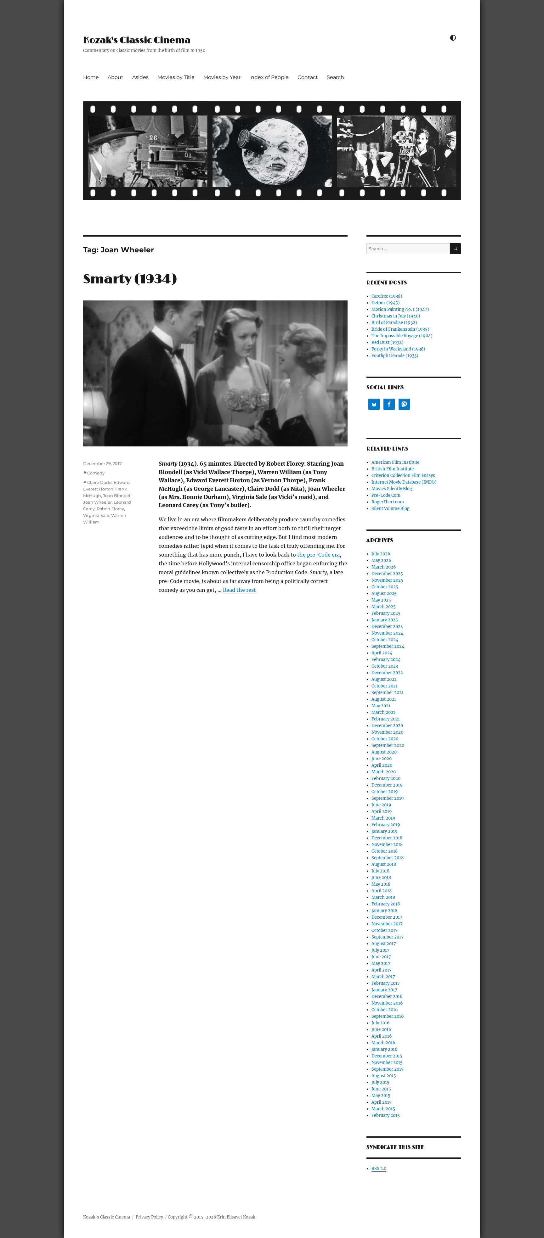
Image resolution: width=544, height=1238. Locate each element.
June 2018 (381, 877)
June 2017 (381, 957)
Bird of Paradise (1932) (394, 322)
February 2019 (385, 824)
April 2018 (381, 890)
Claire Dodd (99, 482)
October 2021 (384, 686)
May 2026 (381, 560)
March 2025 (383, 606)
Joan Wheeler (97, 502)
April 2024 (381, 653)
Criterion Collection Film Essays (403, 475)
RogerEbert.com (387, 502)
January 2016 (384, 1049)
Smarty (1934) (130, 279)
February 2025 (385, 613)
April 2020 (381, 765)
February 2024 (385, 659)
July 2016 (380, 1023)
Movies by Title (176, 77)
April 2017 (381, 970)
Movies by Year (222, 77)
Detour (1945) (385, 302)
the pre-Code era (318, 555)
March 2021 (383, 712)
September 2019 (387, 798)
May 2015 (380, 1095)
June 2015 (381, 1089)
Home (91, 77)
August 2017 (383, 943)
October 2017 (384, 930)
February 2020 (385, 778)
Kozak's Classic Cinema (136, 40)
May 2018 (380, 884)
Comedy (96, 472)
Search (335, 77)
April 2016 (381, 1036)
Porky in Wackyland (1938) (398, 349)
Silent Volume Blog (390, 508)
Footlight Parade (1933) (394, 355)
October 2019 (384, 791)
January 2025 (384, 620)
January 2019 (384, 831)
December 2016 (387, 996)
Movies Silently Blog (391, 488)
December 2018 (386, 838)
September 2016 (387, 1016)
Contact (308, 77)
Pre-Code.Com (385, 495)
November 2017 (387, 924)
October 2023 (384, 666)
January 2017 (384, 990)
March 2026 (383, 567)
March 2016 (383, 1042)
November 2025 (387, 580)
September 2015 (387, 1069)
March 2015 (383, 1109)
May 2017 (380, 963)
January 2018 (384, 910)
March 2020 (383, 772)
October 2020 (384, 739)
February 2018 (385, 904)
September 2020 (387, 745)
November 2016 (387, 1003)
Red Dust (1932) (387, 342)
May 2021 (380, 706)
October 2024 (384, 639)
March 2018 (383, 897)
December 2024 (387, 626)
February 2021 (385, 719)
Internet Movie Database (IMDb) (404, 482)
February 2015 (385, 1115)
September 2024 (387, 646)
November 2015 (387, 1062)
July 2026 (380, 554)
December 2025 (387, 573)
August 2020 (384, 752)
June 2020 (381, 758)
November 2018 (387, 844)
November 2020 (387, 732)
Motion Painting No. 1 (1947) (400, 309)
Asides (140, 77)
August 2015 (383, 1075)
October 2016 (384, 1009)
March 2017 (383, 976)
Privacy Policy (149, 1217)
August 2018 (383, 864)
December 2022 (387, 672)
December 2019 (387, 785)
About (115, 77)
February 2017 (385, 983)
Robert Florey (110, 508)
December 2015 (386, 1056)
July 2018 (380, 871)
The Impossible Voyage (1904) (402, 336)
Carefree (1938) (386, 296)
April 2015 (381, 1102)
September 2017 (387, 937)
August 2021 (383, 699)
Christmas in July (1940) (395, 316)
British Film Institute (392, 469)
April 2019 (381, 811)
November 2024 (387, 633)
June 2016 (381, 1029)
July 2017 (380, 950)
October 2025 (384, 587)
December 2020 (387, 725)
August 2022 (384, 679)
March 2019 (383, 818)
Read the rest (239, 590)
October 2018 (384, 851)
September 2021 (387, 692)
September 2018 (387, 857)
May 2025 (381, 600)
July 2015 (380, 1082)
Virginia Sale (96, 515)
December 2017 (386, 917)
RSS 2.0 (378, 1168)
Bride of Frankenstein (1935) (400, 329)
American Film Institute (395, 462)
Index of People (269, 77)
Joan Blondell (117, 495)
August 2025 (384, 593)
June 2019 (381, 805)
